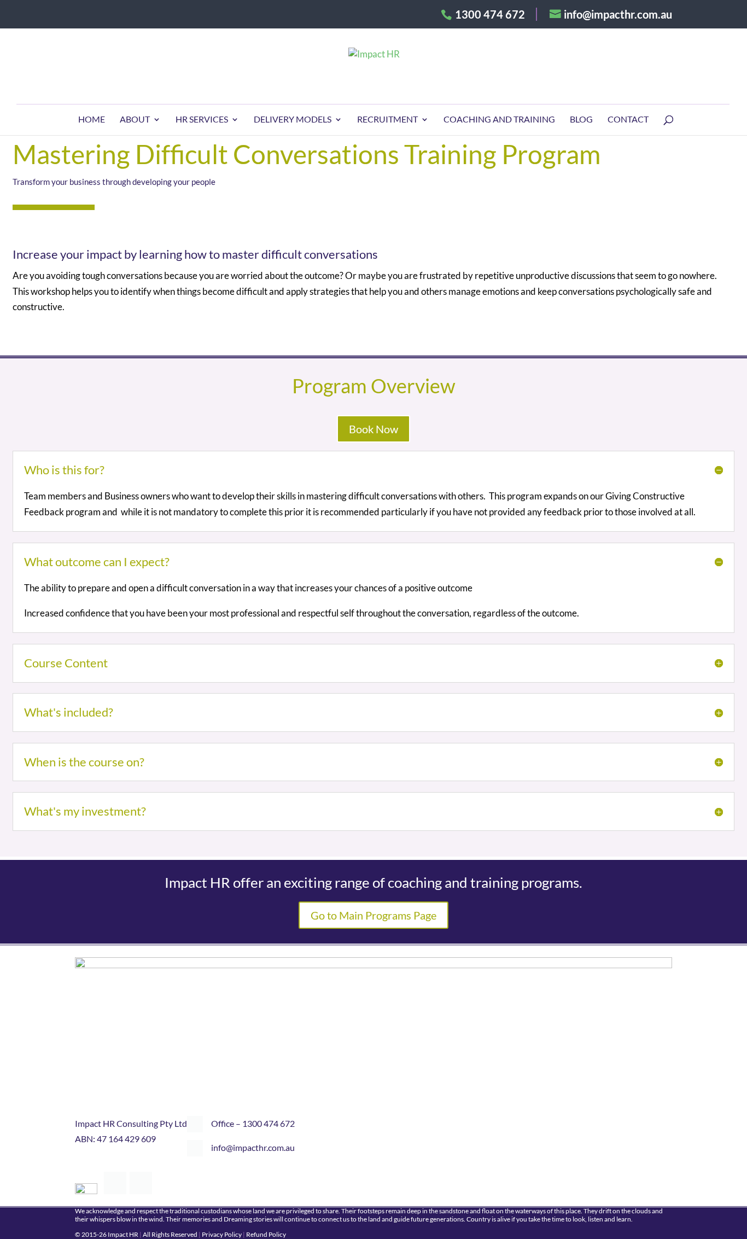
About (135, 119)
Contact (628, 119)
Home (91, 119)
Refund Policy (266, 1234)
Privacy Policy (222, 1234)
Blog (581, 119)
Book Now (373, 428)
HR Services (202, 119)
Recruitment (387, 119)
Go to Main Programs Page (373, 915)
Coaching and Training (499, 119)
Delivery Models (292, 119)
